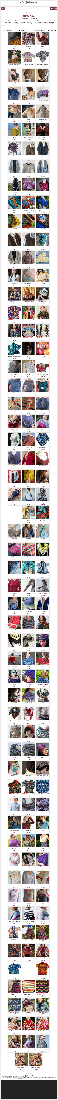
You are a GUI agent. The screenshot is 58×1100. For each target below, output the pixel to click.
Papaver (28, 465)
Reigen (14, 410)
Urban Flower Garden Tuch (28, 338)
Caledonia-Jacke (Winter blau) (14, 957)
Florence (14, 447)
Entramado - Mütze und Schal (14, 64)
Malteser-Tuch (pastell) (35, 1067)
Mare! (43, 848)
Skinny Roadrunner (43, 210)
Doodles (28, 757)
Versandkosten (17, 1076)
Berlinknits (43, 720)
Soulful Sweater (14, 374)
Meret (28, 739)
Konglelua (14, 739)
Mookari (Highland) (28, 647)
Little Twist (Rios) (14, 593)
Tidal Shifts (43, 246)
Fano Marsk (14, 793)
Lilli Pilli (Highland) (28, 720)
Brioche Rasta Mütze (43, 647)
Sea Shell (28, 374)
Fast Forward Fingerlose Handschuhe (28, 484)
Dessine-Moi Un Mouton (14, 884)
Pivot (43, 192)
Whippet (28, 884)
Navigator (29, 392)
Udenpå (14, 173)
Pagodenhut (28, 1012)
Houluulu (28, 502)
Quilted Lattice (28, 812)
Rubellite (14, 684)
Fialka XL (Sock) (28, 702)
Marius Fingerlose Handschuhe (14, 502)
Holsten (42, 884)
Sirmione (28, 410)
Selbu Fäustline (43, 265)
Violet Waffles (28, 775)
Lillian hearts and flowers (29, 301)
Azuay (28, 666)
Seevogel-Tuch (14, 192)
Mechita (42, 46)
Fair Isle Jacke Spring (28, 64)
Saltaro (14, 611)
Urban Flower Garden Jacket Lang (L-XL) (42, 338)
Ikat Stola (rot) (14, 629)
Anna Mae (14, 848)
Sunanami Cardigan (43, 119)
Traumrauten (42, 556)
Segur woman (28, 830)
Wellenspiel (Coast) (28, 611)
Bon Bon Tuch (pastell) (21, 1067)
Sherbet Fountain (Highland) (14, 647)
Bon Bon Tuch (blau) (14, 1049)
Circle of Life (28, 101)
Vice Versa (14, 101)
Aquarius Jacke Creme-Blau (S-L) (14, 356)
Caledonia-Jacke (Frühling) (43, 957)
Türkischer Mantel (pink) (14, 994)
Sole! (29, 848)
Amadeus (14, 210)
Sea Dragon (42, 629)
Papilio (14, 812)
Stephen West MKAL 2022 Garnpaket (28, 192)
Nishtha (28, 520)
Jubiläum (28, 575)
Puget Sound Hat (42, 301)
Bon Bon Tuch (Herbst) (28, 994)
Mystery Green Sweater (14, 830)
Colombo (28, 429)
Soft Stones (14, 392)
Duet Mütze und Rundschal (28, 210)
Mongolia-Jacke (14, 939)
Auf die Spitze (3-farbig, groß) (14, 921)
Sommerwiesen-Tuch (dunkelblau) (14, 1013)
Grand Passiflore (14, 556)
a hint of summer (28, 629)
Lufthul (14, 137)
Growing (14, 265)
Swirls (28, 556)
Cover (43, 82)
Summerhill (14, 866)
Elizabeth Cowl (14, 82)
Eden (14, 155)
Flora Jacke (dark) (14, 319)
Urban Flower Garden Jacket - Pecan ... (43, 375)
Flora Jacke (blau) (14, 976)
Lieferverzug (20, 1078)
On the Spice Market (14, 429)
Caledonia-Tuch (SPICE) (28, 939)
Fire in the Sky (43, 520)
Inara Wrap (42, 429)
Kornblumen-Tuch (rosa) (14, 1030)
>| (30, 1073)
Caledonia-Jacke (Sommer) (28, 957)
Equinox (14, 46)
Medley (28, 82)
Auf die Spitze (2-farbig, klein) (28, 921)
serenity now (28, 538)
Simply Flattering (42, 465)
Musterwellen (14, 575)
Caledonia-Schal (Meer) (43, 794)
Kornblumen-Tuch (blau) (43, 1049)
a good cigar (14, 246)
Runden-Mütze (28, 684)
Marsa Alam (28, 903)
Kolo (14, 119)
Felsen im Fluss (29, 447)
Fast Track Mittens (42, 137)
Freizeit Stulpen (14, 775)
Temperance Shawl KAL (28, 283)
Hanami (14, 903)
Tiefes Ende (43, 921)
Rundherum (14, 702)
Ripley (28, 119)
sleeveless (29, 246)
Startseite (28, 12)
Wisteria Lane (42, 866)
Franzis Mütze (42, 228)
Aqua (14, 465)
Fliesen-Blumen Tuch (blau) (42, 64)
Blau (43, 155)
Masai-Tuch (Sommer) (42, 1030)
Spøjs (28, 173)
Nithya (14, 483)
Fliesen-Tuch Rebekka (43, 593)
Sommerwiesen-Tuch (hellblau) (28, 1049)
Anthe (43, 319)
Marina (42, 757)
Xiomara (28, 228)
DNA (43, 410)
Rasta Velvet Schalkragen (43, 684)
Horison (42, 702)
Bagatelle (28, 155)
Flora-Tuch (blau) (42, 447)
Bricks (14, 757)
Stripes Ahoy (28, 593)
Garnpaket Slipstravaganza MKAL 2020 (42, 357)
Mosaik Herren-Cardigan (42, 1013)
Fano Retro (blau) (28, 793)
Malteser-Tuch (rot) (28, 1030)
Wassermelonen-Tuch (43, 995)
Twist (43, 173)
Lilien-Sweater (42, 976)
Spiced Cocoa (14, 538)
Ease (43, 392)
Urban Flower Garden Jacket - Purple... (14, 338)
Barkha (28, 356)
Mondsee (43, 611)
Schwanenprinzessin (14, 283)
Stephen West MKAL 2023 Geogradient (43, 101)
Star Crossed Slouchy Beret (42, 775)
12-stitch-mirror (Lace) (14, 720)
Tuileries (42, 830)
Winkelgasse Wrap (42, 483)
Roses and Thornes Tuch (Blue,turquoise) (43, 502)
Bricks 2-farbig (43, 739)
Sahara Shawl (28, 46)
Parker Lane (14, 666)
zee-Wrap (43, 538)
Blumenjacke (42, 283)
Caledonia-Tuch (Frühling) (42, 940)
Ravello (42, 903)
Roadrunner (14, 228)
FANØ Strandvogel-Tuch (28, 137)
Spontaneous (28, 866)
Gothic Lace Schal (42, 812)
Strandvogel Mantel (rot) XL (28, 319)
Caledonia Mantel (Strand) (43, 575)
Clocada (28, 265)
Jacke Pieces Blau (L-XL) (14, 301)
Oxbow (42, 666)
